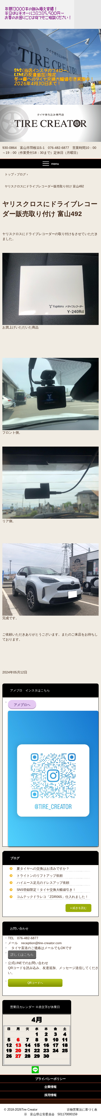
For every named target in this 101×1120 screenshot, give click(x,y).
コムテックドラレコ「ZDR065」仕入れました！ (52, 897)
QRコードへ (35, 983)
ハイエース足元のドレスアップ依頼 (43, 882)
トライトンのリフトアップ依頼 (40, 875)
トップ (9, 174)
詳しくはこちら (22, 955)
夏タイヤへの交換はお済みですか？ (43, 868)
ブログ (21, 174)
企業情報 (50, 1087)
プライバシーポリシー (50, 1079)
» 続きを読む (78, 908)
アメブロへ (22, 705)
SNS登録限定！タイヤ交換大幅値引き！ (46, 890)
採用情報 (50, 1095)
